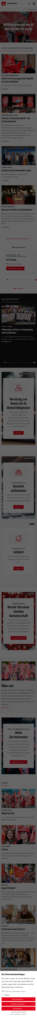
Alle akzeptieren (17, 999)
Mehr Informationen (14, 268)
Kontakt (18, 433)
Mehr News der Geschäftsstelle (18, 238)
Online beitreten (18, 638)
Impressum (24, 1014)
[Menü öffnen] (34, 4)
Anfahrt (18, 568)
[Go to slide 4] (15, 279)
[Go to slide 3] (12, 279)
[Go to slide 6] (19, 279)
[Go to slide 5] (17, 279)
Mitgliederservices (18, 762)
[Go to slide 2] (10, 279)
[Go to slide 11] (29, 362)
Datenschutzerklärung (15, 1014)
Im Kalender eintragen (14, 264)
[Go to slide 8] (24, 279)
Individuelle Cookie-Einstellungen (18, 1012)
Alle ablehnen (17, 1008)
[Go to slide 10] (29, 279)
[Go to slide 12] (32, 362)
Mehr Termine (17, 288)
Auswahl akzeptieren (18, 1004)
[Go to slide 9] (27, 279)
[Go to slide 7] (22, 279)
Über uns (5, 707)
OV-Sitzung (11, 259)
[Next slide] (36, 279)
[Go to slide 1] (7, 279)
